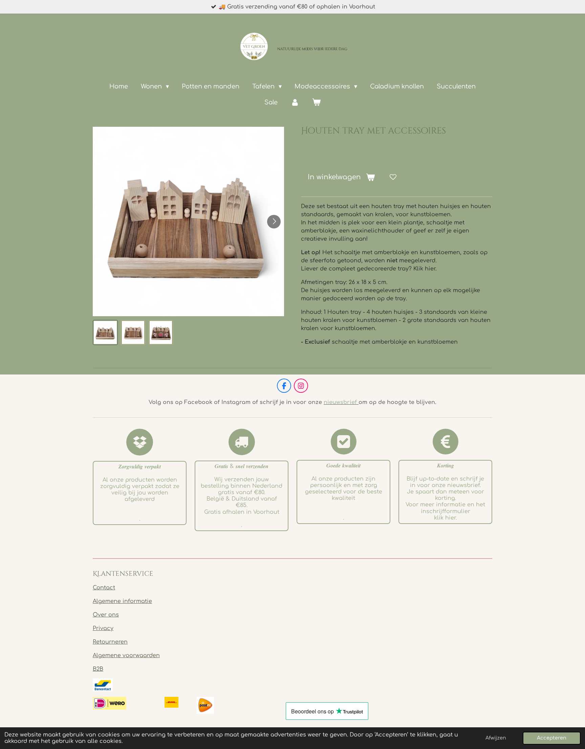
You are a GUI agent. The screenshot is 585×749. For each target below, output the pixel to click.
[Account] (295, 102)
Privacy (103, 628)
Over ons (106, 615)
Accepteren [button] (551, 738)
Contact (104, 588)
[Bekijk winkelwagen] (316, 102)
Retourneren (110, 642)
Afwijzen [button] (495, 738)
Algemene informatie (122, 601)
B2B (98, 669)
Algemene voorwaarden (126, 655)
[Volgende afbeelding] (274, 221)
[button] (105, 332)
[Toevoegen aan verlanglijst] (393, 177)
